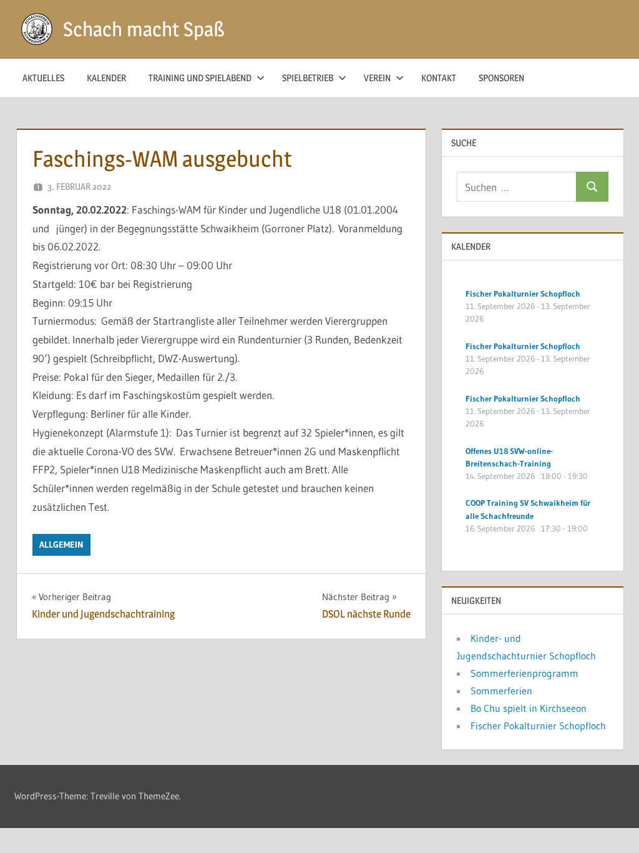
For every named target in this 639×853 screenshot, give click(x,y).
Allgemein (61, 544)
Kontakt (438, 78)
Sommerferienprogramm (524, 673)
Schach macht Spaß (144, 29)
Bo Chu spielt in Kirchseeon (529, 708)
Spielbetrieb (307, 78)
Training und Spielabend (200, 78)
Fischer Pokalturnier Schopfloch (538, 725)
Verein (377, 78)
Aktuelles (43, 78)
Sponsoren (501, 78)
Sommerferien (501, 690)
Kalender (106, 78)
